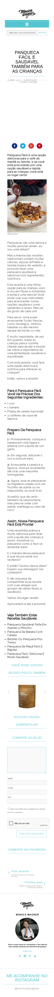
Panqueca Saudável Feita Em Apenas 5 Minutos (26, 626)
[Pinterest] (29, 956)
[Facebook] (19, 956)
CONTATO (27, 951)
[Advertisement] (27, 115)
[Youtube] (34, 956)
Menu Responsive (27, 24)
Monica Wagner (27, 14)
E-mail (11, 788)
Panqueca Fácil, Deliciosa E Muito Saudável (25, 655)
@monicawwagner (27, 988)
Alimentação (30, 80)
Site (9, 797)
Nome (10, 778)
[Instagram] (24, 956)
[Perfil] (27, 929)
